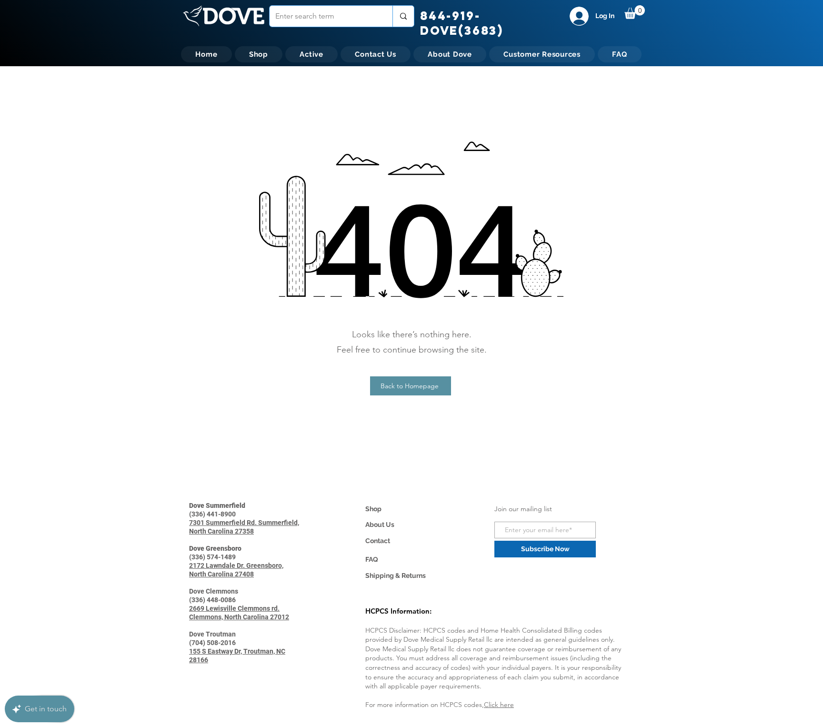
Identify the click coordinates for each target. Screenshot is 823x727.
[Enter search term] (403, 16)
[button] (634, 12)
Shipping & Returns (395, 575)
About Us (379, 524)
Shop (373, 509)
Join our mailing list (523, 509)
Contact (377, 541)
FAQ (371, 559)
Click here (499, 704)
